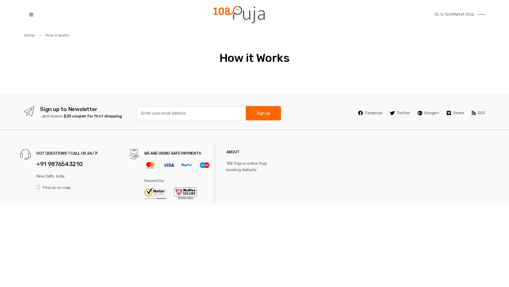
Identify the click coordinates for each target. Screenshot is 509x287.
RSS (481, 113)
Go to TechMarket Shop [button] (455, 14)
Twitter (403, 113)
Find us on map (57, 187)
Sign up (263, 113)
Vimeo (458, 113)
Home (29, 35)
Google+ (431, 113)
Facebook (374, 113)
